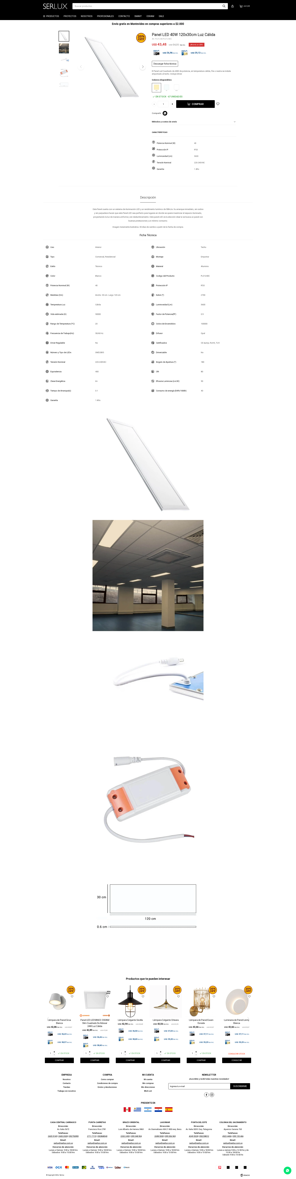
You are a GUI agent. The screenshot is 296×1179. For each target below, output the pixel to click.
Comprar (198, 104)
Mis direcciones (148, 1087)
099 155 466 (238, 1136)
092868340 (102, 1136)
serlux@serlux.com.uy (63, 1143)
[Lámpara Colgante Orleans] (166, 1001)
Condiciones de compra (107, 1083)
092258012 (204, 1136)
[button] (224, 6)
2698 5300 (159, 1136)
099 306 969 (170, 1136)
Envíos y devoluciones (107, 1087)
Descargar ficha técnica (165, 64)
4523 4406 (226, 1136)
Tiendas (66, 1087)
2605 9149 (52, 1136)
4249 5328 (193, 1136)
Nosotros (86, 16)
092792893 (74, 1136)
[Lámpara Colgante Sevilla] (130, 1001)
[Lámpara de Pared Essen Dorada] (201, 1001)
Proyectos (70, 16)
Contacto (124, 16)
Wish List (148, 1091)
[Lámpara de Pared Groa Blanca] (59, 1001)
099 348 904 (136, 1136)
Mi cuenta (148, 1079)
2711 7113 (91, 1136)
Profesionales (105, 16)
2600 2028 (63, 1136)
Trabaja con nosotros (67, 1091)
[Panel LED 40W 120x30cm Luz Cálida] (156, 87)
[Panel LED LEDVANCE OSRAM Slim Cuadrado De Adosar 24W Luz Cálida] (95, 1001)
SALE (161, 16)
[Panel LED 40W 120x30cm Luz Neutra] (176, 87)
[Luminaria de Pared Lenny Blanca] (236, 1001)
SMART (138, 16)
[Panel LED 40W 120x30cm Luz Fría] (166, 87)
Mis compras (148, 1083)
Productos (52, 16)
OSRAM (150, 16)
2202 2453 (125, 1136)
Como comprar (107, 1079)
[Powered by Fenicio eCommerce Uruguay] (245, 1175)
